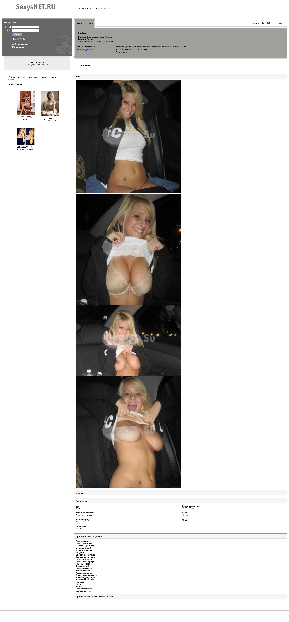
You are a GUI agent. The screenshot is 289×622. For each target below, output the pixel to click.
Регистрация (18, 47)
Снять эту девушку (84, 50)
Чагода (108, 37)
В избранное (84, 33)
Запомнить (20, 39)
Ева (47, 118)
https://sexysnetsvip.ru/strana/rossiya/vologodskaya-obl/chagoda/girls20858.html (151, 47)
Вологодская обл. (95, 37)
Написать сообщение (85, 47)
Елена (21, 117)
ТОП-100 (266, 23)
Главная (255, 23)
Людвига (21, 147)
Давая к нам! (37, 62)
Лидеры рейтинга (17, 85)
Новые (279, 23)
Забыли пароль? (20, 44)
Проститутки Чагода (125, 52)
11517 (88, 9)
